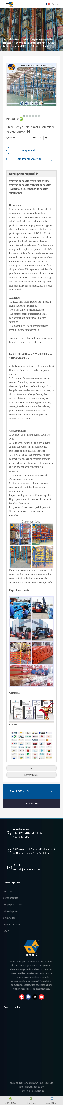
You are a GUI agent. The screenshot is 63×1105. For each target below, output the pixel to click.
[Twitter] (34, 997)
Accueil (9, 891)
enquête (27, 150)
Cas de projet (11, 911)
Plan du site (39, 1086)
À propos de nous (14, 904)
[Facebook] (28, 997)
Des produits (11, 898)
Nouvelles (10, 918)
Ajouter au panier (27, 158)
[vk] (41, 997)
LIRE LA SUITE (31, 803)
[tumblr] (21, 997)
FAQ (7, 931)
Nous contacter (13, 924)
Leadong (39, 1090)
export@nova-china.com (27, 869)
